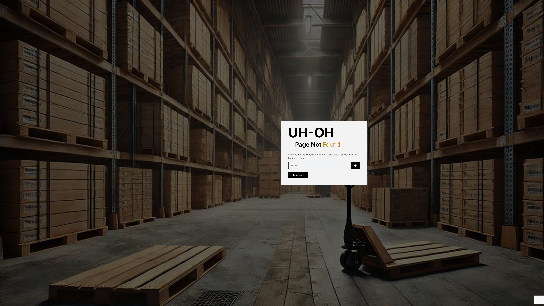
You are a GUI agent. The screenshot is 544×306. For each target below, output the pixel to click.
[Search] (355, 165)
